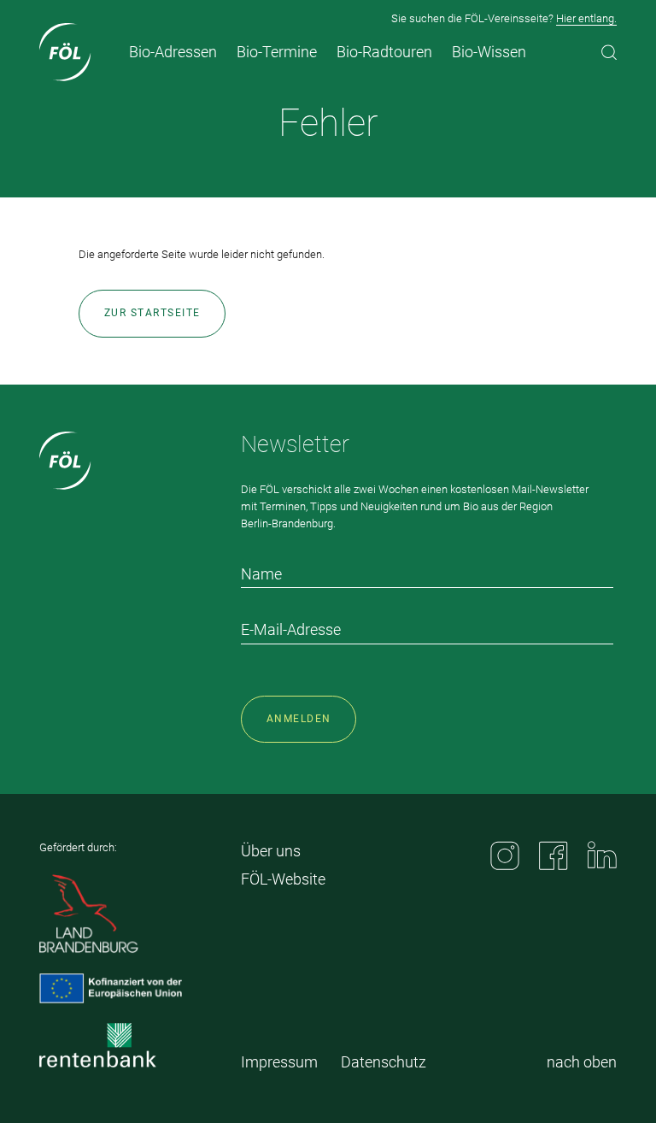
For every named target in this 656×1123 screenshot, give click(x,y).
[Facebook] (553, 855)
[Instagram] (504, 855)
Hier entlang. (586, 18)
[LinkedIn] (602, 854)
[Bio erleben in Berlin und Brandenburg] (65, 52)
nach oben (582, 1062)
